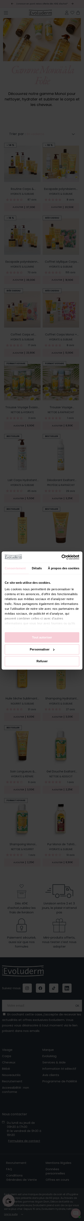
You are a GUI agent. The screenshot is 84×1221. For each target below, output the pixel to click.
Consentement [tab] (15, 568)
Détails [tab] (37, 568)
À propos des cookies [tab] (63, 568)
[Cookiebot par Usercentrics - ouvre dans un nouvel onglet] (61, 557)
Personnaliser (40, 649)
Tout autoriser (42, 637)
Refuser (42, 661)
